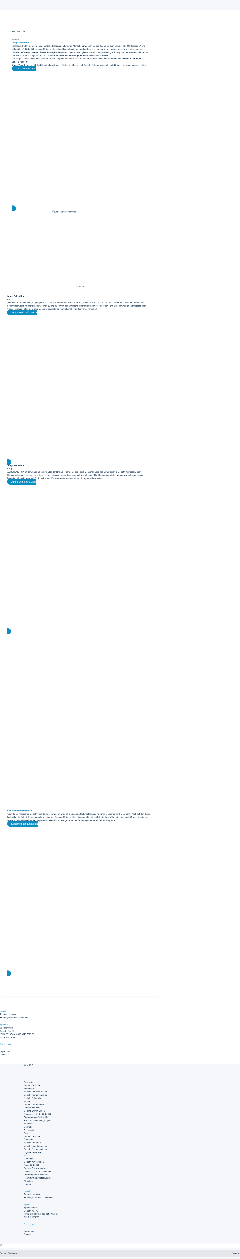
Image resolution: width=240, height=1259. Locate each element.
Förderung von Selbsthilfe (36, 1117)
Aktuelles (28, 1123)
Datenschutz (6, 1054)
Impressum (5, 1051)
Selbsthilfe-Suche (32, 1085)
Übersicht (20, 31)
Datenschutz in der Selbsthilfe (38, 1114)
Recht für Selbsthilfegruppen (37, 1120)
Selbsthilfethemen (32, 1143)
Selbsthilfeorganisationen (35, 1095)
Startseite (28, 1082)
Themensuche (30, 1088)
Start (26, 1133)
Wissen (27, 1101)
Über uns (28, 1127)
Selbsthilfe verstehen (34, 1104)
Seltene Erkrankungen (34, 1111)
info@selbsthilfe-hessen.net (16, 1018)
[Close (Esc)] (1, 1245)
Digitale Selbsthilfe (32, 1098)
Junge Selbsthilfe (32, 1108)
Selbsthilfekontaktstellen (35, 1092)
